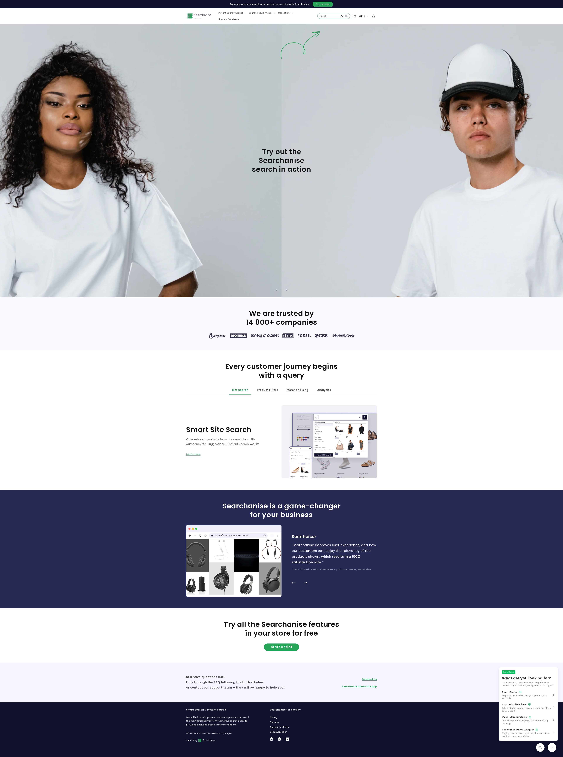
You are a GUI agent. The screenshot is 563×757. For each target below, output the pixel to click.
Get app (274, 722)
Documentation (278, 731)
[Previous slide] (277, 290)
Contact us (369, 679)
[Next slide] (286, 290)
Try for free (322, 4)
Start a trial (281, 647)
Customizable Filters (514, 704)
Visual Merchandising (514, 717)
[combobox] (334, 16)
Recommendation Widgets (518, 729)
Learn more (193, 454)
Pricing (273, 717)
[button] (232, 13)
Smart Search (510, 692)
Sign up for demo (279, 727)
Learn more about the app (359, 686)
